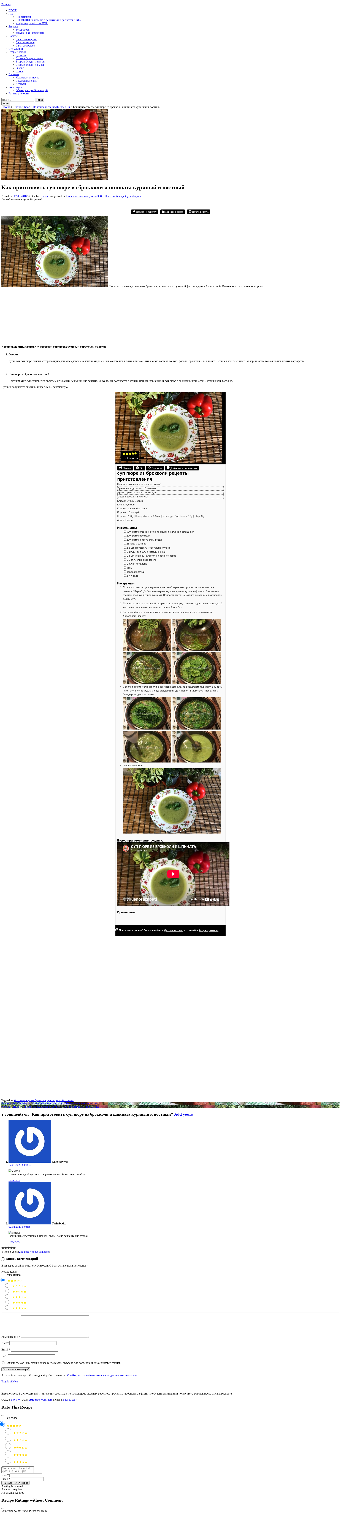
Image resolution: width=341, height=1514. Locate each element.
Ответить (14, 1180)
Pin (141, 468)
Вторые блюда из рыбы (30, 64)
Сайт (4, 1356)
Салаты (13, 35)
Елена (44, 196)
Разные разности (19, 93)
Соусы (19, 71)
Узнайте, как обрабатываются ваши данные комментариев (102, 1375)
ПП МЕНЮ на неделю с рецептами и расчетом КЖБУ (48, 19)
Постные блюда (114, 196)
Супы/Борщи (16, 48)
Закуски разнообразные (30, 32)
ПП (11, 13)
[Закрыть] (2, 1415)
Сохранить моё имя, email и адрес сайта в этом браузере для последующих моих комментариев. (63, 1362)
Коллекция (15, 87)
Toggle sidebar (9, 1381)
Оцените (156, 468)
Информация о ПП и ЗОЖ (32, 23)
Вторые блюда (17, 51)
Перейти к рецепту (146, 211)
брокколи (20, 1100)
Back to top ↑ (70, 1399)
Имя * (5, 1475)
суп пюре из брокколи (60, 1100)
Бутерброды (23, 29)
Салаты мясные (25, 42)
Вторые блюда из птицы (30, 61)
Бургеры (21, 55)
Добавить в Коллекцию (183, 468)
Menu (6, 103)
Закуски (13, 26)
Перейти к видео (174, 211)
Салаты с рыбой (25, 45)
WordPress (46, 1399)
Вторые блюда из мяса (29, 58)
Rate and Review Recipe (15, 1483)
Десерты (21, 83)
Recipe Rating (9, 1271)
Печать (126, 468)
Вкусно (5, 4)
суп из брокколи (36, 1100)
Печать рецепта (200, 211)
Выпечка (14, 74)
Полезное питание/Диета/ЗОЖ (84, 196)
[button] (124, 454)
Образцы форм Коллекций (32, 90)
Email (5, 1349)
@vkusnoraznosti (173, 930)
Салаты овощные (26, 39)
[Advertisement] (108, 316)
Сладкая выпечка (26, 80)
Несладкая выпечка (27, 77)
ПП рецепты (23, 16)
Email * (5, 1478)
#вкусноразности (208, 930)
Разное (20, 67)
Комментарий (10, 1336)
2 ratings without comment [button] (34, 1251)
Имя (5, 1342)
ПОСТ (13, 10)
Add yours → (186, 1114)
